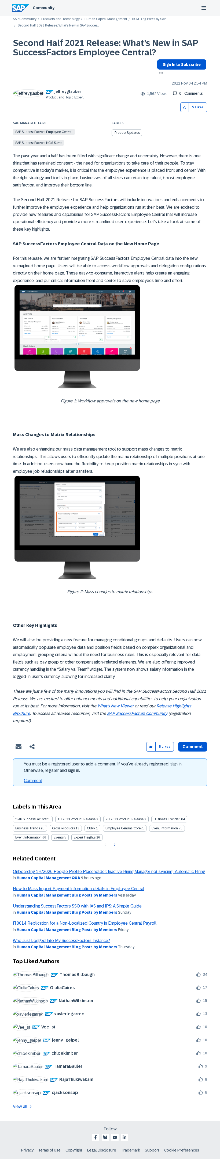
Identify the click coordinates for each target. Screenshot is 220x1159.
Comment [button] (192, 746)
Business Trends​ (27, 828)
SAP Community (24, 19)
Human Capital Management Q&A (48, 878)
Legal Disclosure (101, 1150)
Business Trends (166, 819)
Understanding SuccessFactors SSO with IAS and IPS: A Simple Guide (77, 906)
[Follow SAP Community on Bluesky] (105, 1137)
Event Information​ (28, 837)
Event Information (165, 828)
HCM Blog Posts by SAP (149, 19)
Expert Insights (85, 837)
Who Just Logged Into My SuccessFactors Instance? (61, 940)
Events (59, 837)
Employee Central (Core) (123, 828)
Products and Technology (60, 19)
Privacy (27, 1150)
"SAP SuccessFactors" (31, 819)
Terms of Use (49, 1150)
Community (43, 8)
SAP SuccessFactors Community (137, 713)
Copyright (73, 1150)
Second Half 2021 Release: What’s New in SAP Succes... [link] (58, 25)
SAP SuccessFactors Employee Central (43, 132)
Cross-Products (63, 828)
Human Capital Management (106, 19)
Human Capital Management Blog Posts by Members (67, 895)
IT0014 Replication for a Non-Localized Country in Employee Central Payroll (84, 923)
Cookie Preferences (181, 1150)
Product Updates (127, 133)
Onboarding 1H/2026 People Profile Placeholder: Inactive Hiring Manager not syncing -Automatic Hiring (109, 871)
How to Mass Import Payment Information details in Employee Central (78, 888)
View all (20, 1106)
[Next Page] (114, 845)
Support (152, 1150)
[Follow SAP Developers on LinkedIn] (124, 1137)
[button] (185, 107)
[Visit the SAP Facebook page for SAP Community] (95, 1137)
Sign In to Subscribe (182, 64)
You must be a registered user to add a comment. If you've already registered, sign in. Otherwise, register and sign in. (103, 767)
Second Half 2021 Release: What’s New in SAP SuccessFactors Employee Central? (105, 47)
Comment (33, 780)
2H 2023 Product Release (125, 819)
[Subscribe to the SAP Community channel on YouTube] (115, 1137)
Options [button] (160, 73)
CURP (91, 828)
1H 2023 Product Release (77, 819)
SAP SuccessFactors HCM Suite (38, 143)
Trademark (130, 1150)
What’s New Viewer (115, 706)
